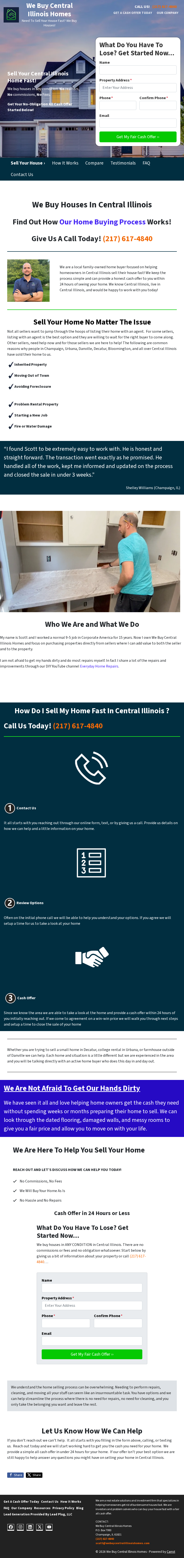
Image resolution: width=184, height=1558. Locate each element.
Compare (94, 163)
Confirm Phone (153, 98)
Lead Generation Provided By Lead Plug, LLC (38, 1514)
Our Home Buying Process (102, 222)
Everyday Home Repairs (99, 666)
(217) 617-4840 (164, 6)
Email (104, 115)
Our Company (167, 13)
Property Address (115, 80)
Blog (79, 1508)
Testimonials (123, 163)
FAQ (146, 163)
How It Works (65, 163)
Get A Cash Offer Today (132, 13)
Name (104, 62)
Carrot (171, 1551)
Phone (106, 98)
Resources (42, 1508)
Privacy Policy (63, 1508)
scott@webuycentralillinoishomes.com (123, 1543)
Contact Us (22, 174)
